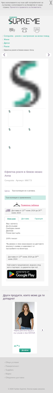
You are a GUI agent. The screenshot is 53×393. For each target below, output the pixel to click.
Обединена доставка (14, 377)
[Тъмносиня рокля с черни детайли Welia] (4, 55)
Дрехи (7, 43)
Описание (11, 219)
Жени (6, 39)
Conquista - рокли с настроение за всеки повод (26, 36)
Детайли (25, 350)
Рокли (6, 46)
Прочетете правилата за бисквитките (25, 7)
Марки (8, 374)
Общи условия (12, 362)
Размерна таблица (30, 205)
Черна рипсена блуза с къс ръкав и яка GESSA (24, 331)
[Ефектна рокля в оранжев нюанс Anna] (49, 55)
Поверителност (12, 366)
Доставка (25, 219)
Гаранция (39, 219)
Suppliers (9, 370)
